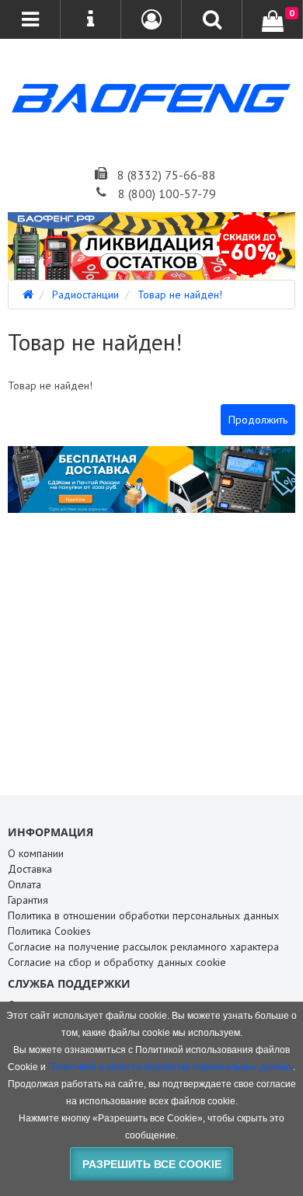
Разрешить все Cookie (151, 1164)
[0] (273, 21)
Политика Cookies (49, 931)
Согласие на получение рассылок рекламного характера (143, 947)
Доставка (30, 869)
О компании (36, 853)
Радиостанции (85, 295)
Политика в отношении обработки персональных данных (143, 915)
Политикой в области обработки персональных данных (170, 1067)
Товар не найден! (180, 295)
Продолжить (257, 420)
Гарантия (28, 900)
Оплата (24, 884)
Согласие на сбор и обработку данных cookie (117, 962)
